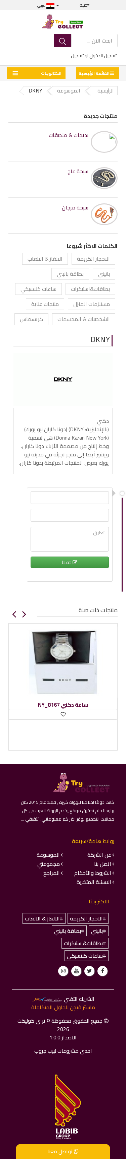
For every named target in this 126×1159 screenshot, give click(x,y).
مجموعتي (48, 864)
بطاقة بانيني (70, 274)
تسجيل (77, 55)
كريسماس (31, 319)
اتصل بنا (102, 864)
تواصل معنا (60, 1151)
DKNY (100, 339)
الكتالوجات (51, 73)
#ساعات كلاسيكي (86, 956)
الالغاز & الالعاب (45, 259)
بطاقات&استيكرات (90, 289)
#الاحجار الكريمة (88, 918)
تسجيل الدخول (103, 55)
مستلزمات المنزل (91, 304)
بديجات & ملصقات (68, 135)
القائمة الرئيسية (94, 73)
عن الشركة (99, 855)
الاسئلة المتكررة (94, 882)
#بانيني (98, 931)
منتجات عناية (45, 304)
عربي (41, 5)
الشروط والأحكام (92, 873)
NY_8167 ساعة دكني (63, 705)
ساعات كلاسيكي (38, 289)
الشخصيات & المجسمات (83, 319)
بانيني (104, 274)
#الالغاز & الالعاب (44, 918)
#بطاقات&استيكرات (85, 943)
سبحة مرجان (75, 207)
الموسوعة (48, 855)
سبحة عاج (78, 171)
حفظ (67, 562)
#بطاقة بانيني (69, 931)
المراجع (51, 873)
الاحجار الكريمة (93, 259)
